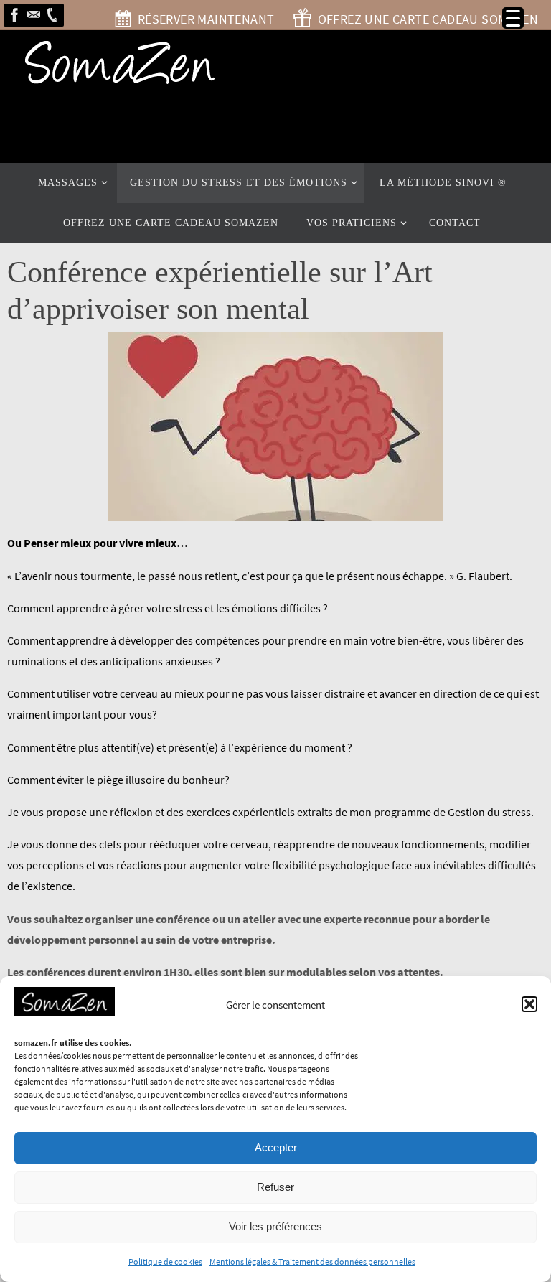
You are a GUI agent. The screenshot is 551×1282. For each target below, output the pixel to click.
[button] (529, 1004)
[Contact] (33, 15)
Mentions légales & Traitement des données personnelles (312, 1261)
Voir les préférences (275, 1226)
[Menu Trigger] (513, 18)
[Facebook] (15, 15)
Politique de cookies (165, 1261)
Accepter (276, 1147)
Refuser (275, 1187)
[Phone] (52, 15)
